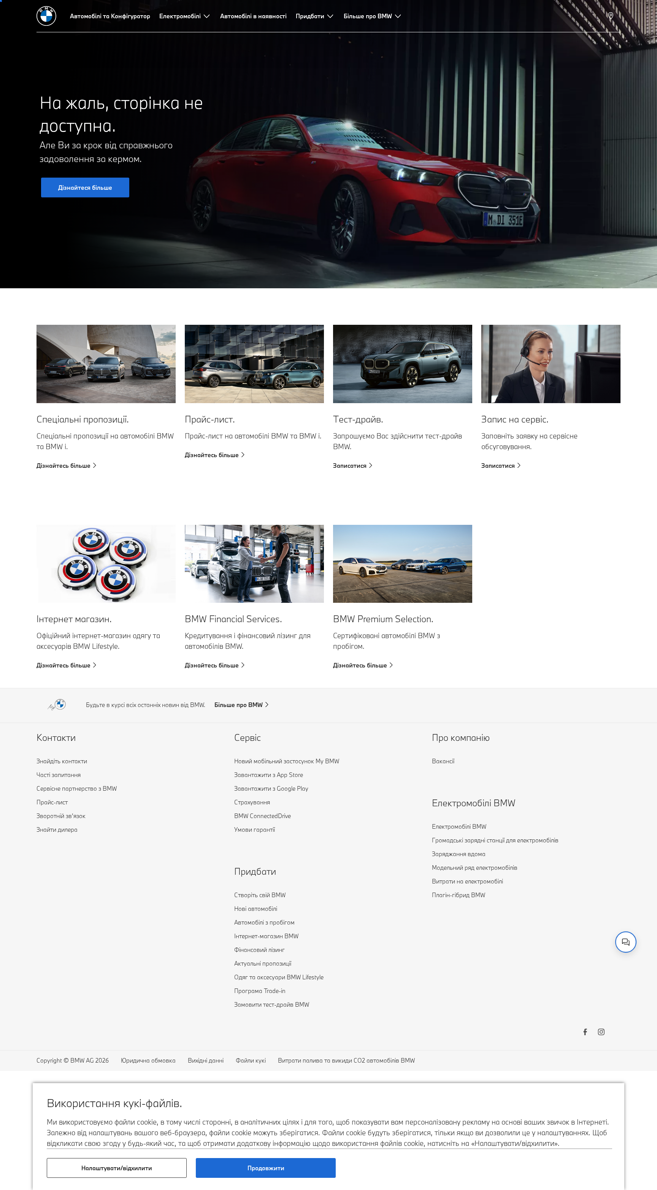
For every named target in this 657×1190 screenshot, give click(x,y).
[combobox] (626, 942)
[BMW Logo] (46, 16)
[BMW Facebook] (585, 1033)
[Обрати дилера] (611, 16)
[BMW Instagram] (601, 1033)
